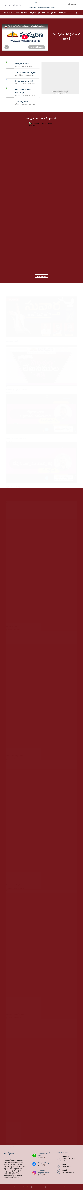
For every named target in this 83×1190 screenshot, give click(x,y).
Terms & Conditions (38, 1187)
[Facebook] (9, 5)
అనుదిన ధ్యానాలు (21, 12)
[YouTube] (17, 5)
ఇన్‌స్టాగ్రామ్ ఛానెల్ (43, 1173)
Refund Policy (51, 1187)
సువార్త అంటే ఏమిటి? (12, 341)
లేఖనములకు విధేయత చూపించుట (16, 438)
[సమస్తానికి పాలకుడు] (41, 562)
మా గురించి (8, 12)
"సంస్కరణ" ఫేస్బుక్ (43, 1163)
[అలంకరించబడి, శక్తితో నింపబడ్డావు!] (41, 950)
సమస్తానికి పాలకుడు (22, 63)
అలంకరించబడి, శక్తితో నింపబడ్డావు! (23, 91)
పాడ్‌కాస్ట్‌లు (62, 12)
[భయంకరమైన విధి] (41, 1080)
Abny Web (66, 1187)
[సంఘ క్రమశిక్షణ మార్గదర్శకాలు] (41, 692)
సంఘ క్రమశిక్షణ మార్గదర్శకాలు (25, 72)
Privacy (28, 1187)
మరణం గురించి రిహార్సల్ (24, 81)
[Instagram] (13, 5)
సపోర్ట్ (75, 12)
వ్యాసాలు (33, 12)
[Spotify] (21, 5)
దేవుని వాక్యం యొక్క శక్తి (13, 486)
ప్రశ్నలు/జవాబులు (43, 12)
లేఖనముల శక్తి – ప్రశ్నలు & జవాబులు (16, 389)
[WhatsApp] (5, 5)
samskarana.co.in (68, 1173)
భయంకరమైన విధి (21, 101)
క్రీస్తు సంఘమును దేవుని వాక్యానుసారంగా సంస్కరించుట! (41, 8)
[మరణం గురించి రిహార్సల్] (41, 821)
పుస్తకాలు (54, 12)
